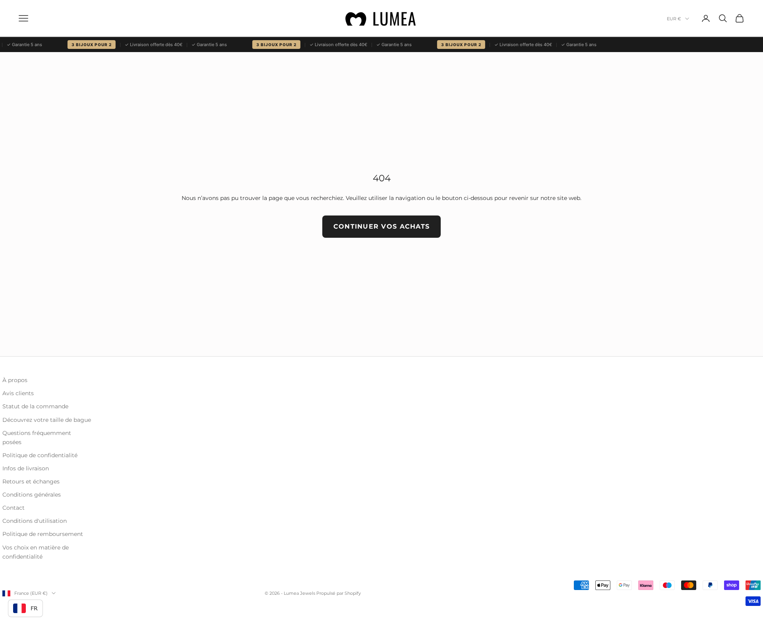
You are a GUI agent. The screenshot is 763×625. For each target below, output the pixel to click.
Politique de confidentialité (39, 455)
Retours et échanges (31, 481)
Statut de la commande (35, 406)
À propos (14, 380)
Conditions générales (31, 494)
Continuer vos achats (381, 226)
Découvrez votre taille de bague (46, 419)
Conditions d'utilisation (34, 520)
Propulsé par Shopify (338, 593)
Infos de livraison (25, 468)
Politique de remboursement (42, 534)
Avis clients (18, 393)
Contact (13, 507)
